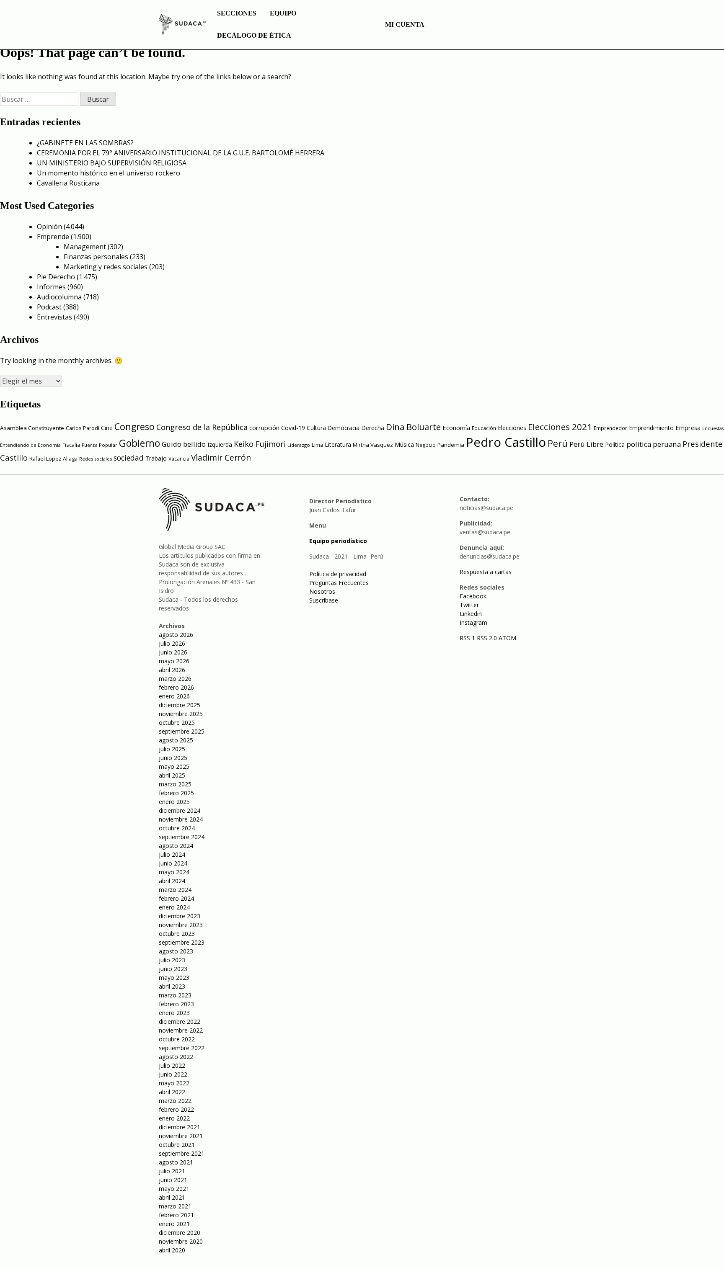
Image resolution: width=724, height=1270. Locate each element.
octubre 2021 (177, 1145)
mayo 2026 (174, 661)
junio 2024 (173, 863)
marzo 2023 (175, 995)
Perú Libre (586, 444)
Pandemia (450, 444)
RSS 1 (468, 638)
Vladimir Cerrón (221, 457)
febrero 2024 (176, 898)
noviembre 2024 (181, 819)
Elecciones (512, 428)
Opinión (49, 226)
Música (404, 444)
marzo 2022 (175, 1101)
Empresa (688, 427)
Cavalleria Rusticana (68, 183)
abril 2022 (172, 1092)
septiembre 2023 (181, 942)
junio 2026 (173, 652)
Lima (317, 444)
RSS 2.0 (487, 638)
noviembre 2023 (181, 925)
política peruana (653, 444)
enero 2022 (174, 1118)
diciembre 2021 (179, 1127)
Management (85, 246)
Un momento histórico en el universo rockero (108, 173)
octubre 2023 (177, 934)
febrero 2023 (176, 1004)
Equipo (283, 13)
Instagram (473, 622)
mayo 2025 (174, 766)
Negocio (426, 444)
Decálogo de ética (254, 35)
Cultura (316, 428)
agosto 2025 (176, 740)
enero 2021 (174, 1224)
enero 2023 (174, 1013)
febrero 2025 (176, 793)
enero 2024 (174, 907)
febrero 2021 (176, 1215)
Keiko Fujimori (260, 444)
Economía (456, 427)
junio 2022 (173, 1074)
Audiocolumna (59, 296)
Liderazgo (298, 445)
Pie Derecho (56, 276)
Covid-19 (293, 428)
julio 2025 (172, 749)
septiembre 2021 (181, 1153)
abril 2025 (172, 775)
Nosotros (322, 591)
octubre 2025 (177, 722)
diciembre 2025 (179, 705)
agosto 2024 (176, 846)
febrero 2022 (176, 1109)
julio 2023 (172, 960)
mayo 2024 (174, 872)
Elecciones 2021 (560, 427)
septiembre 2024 (181, 837)
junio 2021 (173, 1180)
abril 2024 (172, 881)
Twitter (469, 605)
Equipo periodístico (338, 541)
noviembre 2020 (181, 1241)
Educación (484, 428)
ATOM (507, 638)
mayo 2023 (174, 977)
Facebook (473, 596)
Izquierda (219, 444)
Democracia (343, 428)
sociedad (129, 458)
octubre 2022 (177, 1039)
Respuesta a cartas (486, 572)
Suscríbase (323, 600)
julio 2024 (172, 854)
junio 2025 (173, 758)
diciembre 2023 (179, 916)
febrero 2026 (176, 687)
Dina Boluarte (413, 427)
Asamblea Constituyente (32, 428)
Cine (107, 428)
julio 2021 (172, 1171)
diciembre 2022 (179, 1021)
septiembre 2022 (181, 1048)
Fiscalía (71, 445)
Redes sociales (95, 459)
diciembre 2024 (179, 810)
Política (615, 444)
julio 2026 (172, 643)
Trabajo (156, 458)
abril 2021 (172, 1197)
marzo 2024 (175, 890)
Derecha (372, 428)
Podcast (49, 307)
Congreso (134, 426)
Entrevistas (54, 317)
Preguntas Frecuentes (339, 583)
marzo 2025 (175, 784)
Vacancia (178, 458)
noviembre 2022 (181, 1030)
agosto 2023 (176, 951)
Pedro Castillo (506, 442)
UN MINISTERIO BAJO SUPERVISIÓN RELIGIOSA (111, 162)
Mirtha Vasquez (373, 444)
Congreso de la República (202, 427)
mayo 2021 (174, 1189)
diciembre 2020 (179, 1233)
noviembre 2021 (181, 1136)
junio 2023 (173, 969)
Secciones (236, 13)
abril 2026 (172, 670)
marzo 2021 (175, 1206)
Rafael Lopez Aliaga (53, 458)
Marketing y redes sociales (105, 266)
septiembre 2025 (181, 731)
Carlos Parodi (82, 428)
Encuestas (713, 428)
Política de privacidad (337, 574)
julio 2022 (172, 1065)
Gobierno (139, 443)
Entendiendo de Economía (30, 445)
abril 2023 (172, 986)
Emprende (53, 236)
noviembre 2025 (181, 714)
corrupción (264, 427)
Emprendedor (610, 428)
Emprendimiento (651, 428)
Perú (558, 443)
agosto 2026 (176, 635)
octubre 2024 (177, 828)
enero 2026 (174, 696)
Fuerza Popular (99, 445)
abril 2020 (172, 1250)
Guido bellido (184, 444)
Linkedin (471, 614)
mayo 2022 (174, 1083)
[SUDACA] (182, 26)
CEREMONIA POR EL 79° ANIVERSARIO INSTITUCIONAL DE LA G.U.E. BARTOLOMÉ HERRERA (180, 152)
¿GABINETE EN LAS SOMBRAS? (85, 142)
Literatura (338, 444)
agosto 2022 (176, 1057)
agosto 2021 (176, 1162)
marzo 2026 (175, 679)
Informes (51, 286)
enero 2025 (174, 802)
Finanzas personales (96, 256)
